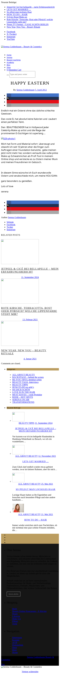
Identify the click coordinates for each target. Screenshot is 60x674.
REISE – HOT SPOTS (22, 397)
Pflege (15, 621)
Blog (8, 65)
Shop (9, 67)
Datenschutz (17, 645)
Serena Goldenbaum (25, 90)
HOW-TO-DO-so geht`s (23, 387)
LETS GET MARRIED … (19, 9)
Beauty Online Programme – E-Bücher (29, 611)
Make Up (16, 619)
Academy (10, 62)
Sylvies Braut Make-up (17, 17)
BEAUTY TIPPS (20, 384)
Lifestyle (16, 616)
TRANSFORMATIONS (23, 402)
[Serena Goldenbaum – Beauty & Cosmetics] (21, 46)
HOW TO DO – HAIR (17, 14)
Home (9, 55)
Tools (14, 624)
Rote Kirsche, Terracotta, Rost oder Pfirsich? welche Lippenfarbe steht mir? (29, 311)
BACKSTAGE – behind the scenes (28, 377)
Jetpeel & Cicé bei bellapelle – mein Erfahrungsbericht (31, 7)
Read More (14, 594)
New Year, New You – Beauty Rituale (23, 27)
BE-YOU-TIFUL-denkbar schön (27, 380)
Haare (15, 614)
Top (3, 664)
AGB (14, 642)
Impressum (17, 637)
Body (14, 609)
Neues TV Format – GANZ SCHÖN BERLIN (28, 24)
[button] (9, 95)
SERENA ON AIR (20, 399)
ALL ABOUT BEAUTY (23, 375)
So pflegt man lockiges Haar (19, 12)
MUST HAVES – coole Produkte (27, 394)
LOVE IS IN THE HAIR (23, 392)
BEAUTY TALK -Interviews (25, 382)
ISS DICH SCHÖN (21, 389)
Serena (9, 57)
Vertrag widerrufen (30, 671)
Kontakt (15, 640)
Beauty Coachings (14, 60)
